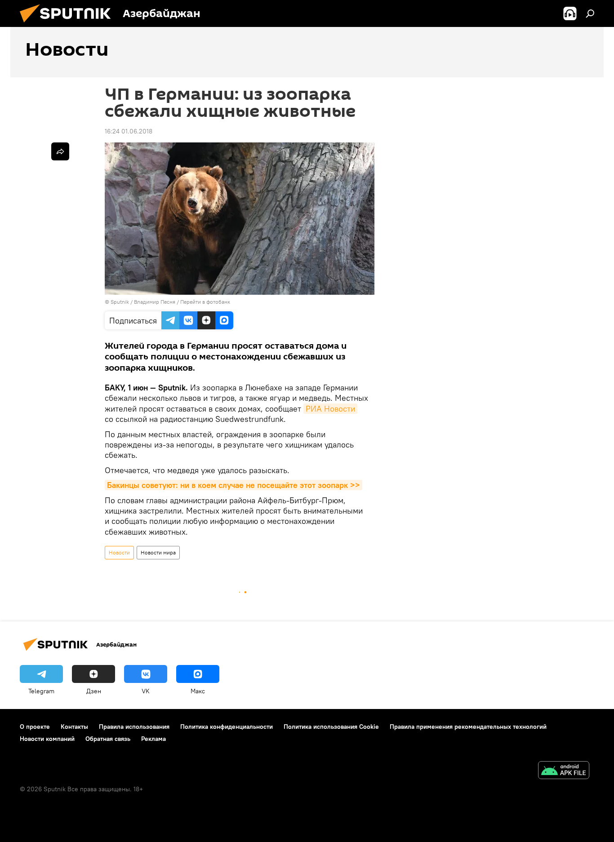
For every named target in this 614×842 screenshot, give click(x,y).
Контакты (74, 726)
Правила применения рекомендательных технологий (468, 726)
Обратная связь (107, 739)
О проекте (35, 726)
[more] (60, 151)
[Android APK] (563, 771)
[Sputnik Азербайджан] (69, 25)
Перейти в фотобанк (205, 301)
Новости (119, 552)
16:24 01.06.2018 (128, 131)
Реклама (153, 739)
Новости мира (158, 552)
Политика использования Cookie (331, 726)
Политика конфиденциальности (226, 726)
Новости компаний (47, 739)
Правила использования (134, 726)
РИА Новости (330, 408)
